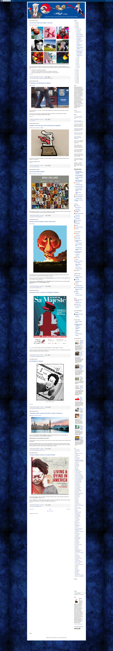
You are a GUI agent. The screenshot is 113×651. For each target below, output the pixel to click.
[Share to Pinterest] (49, 77)
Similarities (49, 78)
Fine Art (76, 502)
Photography (77, 537)
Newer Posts (32, 509)
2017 (76, 74)
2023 (76, 26)
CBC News (33, 85)
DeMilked (77, 312)
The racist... (77, 563)
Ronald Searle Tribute (79, 227)
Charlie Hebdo (77, 481)
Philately (76, 536)
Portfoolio (76, 542)
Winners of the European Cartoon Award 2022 (42, 221)
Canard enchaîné (78, 471)
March (77, 64)
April (77, 63)
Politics (76, 541)
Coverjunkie (77, 254)
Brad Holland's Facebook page (36, 173)
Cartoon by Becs (77, 474)
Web (52, 78)
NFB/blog (76, 291)
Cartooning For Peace (78, 477)
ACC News (77, 233)
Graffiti (76, 510)
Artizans (36, 408)
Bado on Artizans (78, 207)
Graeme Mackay (78, 220)
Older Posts (68, 509)
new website (41, 211)
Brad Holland (77, 209)
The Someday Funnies (78, 564)
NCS (76, 532)
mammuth (58, 637)
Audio (76, 463)
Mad (75, 521)
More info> (31, 116)
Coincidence (77, 482)
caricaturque (77, 182)
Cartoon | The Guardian (79, 213)
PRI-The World (77, 262)
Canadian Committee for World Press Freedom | (78, 325)
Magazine (38, 506)
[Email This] (45, 77)
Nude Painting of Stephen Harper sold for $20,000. (81, 416)
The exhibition (31, 347)
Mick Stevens (77, 223)
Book (32, 506)
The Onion (77, 307)
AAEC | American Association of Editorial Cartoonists (79, 172)
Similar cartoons (78, 267)
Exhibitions (38, 356)
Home (50, 509)
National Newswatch (78, 333)
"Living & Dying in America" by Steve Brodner (42, 455)
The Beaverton (77, 304)
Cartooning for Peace (79, 184)
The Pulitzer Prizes (78, 198)
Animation (76, 455)
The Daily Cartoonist (78, 268)
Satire (76, 554)
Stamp (76, 559)
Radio (76, 548)
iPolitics (76, 332)
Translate (82, 594)
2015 (76, 77)
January (77, 67)
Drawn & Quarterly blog (79, 287)
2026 (76, 22)
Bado (81, 598)
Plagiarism (46, 78)
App (75, 456)
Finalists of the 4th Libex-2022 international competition (45, 125)
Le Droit (43, 408)
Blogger (65, 637)
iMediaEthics (77, 330)
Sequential (77, 293)
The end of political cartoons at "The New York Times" (81, 387)
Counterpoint (77, 489)
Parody (43, 78)
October (77, 31)
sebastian (77, 228)
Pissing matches (81, 377)
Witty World (77, 573)
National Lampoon (78, 528)
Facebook (76, 495)
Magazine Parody (78, 302)
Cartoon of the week (78, 476)
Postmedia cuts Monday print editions (40, 83)
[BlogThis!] (46, 77)
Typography (77, 570)
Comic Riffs (77, 279)
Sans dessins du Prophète (78, 128)
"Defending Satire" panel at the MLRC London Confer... (79, 52)
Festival (76, 500)
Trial (75, 566)
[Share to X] (47, 77)
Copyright (37, 78)
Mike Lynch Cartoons (79, 261)
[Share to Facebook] (48, 77)
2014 (76, 78)
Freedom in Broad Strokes (79, 505)
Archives (33, 216)
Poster (76, 543)
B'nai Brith (76, 465)
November (78, 30)
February (77, 66)
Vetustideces (77, 270)
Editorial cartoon (36, 166)
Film (75, 501)
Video (76, 571)
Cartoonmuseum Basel (79, 186)
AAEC (76, 449)
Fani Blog (32, 223)
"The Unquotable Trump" (81, 437)
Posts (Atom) (36, 513)
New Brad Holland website (36, 171)
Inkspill (76, 259)
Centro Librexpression (36, 127)
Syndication (77, 560)
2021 (76, 69)
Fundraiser (77, 507)
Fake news (77, 496)
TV (75, 567)
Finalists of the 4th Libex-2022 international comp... (79, 39)
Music (76, 527)
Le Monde (76, 520)
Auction (76, 462)
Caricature (36, 216)
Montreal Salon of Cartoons (78, 525)
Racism (76, 547)
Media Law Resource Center (36, 415)
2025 (76, 23)
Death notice (77, 490)
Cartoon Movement (78, 247)
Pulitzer (76, 545)
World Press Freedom (78, 576)
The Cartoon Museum (79, 196)
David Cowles (77, 216)
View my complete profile (78, 624)
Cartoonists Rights (78, 478)
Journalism (40, 78)
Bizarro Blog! (77, 275)
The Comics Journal (78, 295)
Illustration (39, 216)
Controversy (33, 78)
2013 (76, 80)
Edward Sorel (77, 218)
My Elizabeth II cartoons (36, 361)
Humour (76, 514)
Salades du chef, (77, 140)
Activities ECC (77, 235)
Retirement (77, 549)
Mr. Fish (76, 225)
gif (75, 509)
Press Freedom (77, 544)
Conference (77, 484)
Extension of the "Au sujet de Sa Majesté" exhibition (44, 292)
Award (33, 287)
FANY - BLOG (77, 257)
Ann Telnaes (77, 205)
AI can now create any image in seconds (40, 23)
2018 (76, 73)
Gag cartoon (42, 356)
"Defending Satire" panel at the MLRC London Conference (45, 413)
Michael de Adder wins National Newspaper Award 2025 (82, 342)
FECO (76, 499)
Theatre (76, 565)
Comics (76, 483)
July (77, 59)
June (77, 60)
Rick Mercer (77, 316)
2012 (76, 81)
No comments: (41, 119)
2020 (76, 70)
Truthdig (76, 335)
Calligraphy (77, 470)
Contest (33, 166)
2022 (76, 27)
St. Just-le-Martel (77, 558)
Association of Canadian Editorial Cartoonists (79, 460)
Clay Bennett (77, 215)
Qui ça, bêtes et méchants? (78, 120)
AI (75, 452)
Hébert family (77, 513)
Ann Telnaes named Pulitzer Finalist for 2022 (81, 398)
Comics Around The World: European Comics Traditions (81, 427)
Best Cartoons (77, 238)
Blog (76, 468)
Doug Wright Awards (78, 285)
